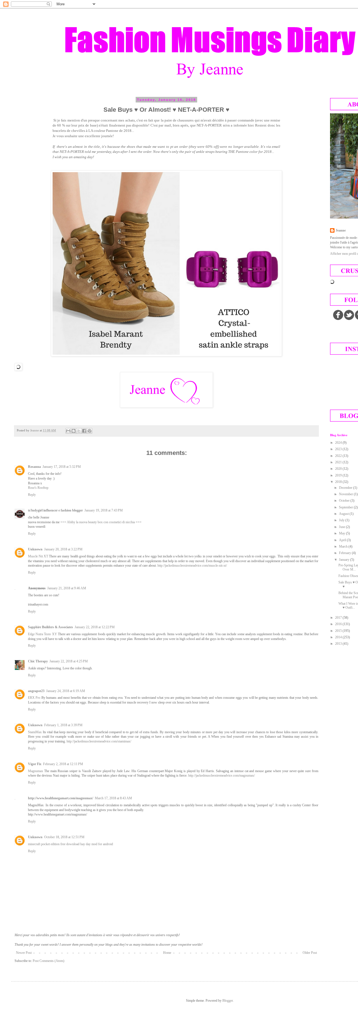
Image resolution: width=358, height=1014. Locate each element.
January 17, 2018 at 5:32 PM (62, 467)
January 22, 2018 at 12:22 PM (95, 627)
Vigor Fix (34, 764)
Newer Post (24, 953)
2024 (339, 443)
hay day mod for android (96, 844)
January (344, 560)
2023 (339, 449)
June (342, 527)
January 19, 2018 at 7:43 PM (103, 510)
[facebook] (338, 315)
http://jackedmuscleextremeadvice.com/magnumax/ (221, 775)
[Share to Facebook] (84, 431)
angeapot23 (36, 691)
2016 (339, 624)
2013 (339, 644)
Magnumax (35, 771)
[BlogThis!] (73, 431)
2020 (339, 469)
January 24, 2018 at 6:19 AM (65, 691)
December (346, 488)
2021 (339, 462)
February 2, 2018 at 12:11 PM (63, 764)
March (343, 546)
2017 (339, 618)
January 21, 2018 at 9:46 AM (66, 588)
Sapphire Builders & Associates (50, 627)
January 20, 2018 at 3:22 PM (63, 549)
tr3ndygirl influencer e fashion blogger (55, 510)
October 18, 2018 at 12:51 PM (64, 837)
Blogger (227, 1001)
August (344, 514)
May (342, 533)
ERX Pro (34, 698)
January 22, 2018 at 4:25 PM (69, 661)
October (344, 501)
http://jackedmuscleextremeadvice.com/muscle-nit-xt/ (192, 565)
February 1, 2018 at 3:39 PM (63, 725)
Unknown (35, 549)
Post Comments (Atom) (48, 961)
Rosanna (34, 467)
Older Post (310, 953)
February (345, 553)
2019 (339, 475)
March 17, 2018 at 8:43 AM (113, 798)
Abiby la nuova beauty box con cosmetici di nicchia (101, 522)
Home (167, 953)
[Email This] (68, 431)
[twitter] (349, 315)
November (346, 494)
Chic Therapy (38, 661)
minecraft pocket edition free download (53, 844)
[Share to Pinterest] (89, 431)
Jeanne (341, 230)
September (346, 507)
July (342, 520)
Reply (32, 495)
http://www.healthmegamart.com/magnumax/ (60, 798)
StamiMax (35, 732)
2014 (339, 637)
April (343, 540)
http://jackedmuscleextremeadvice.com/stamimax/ (99, 741)
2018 (339, 482)
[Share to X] (79, 431)
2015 (339, 631)
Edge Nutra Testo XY (42, 634)
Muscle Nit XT (38, 556)
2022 (339, 456)
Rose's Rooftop (38, 488)
